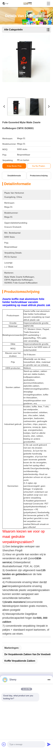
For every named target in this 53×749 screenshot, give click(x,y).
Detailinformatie (14, 176)
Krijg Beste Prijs (14, 166)
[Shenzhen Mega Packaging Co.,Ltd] (27, 3)
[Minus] (49, 679)
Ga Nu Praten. (38, 166)
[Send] (49, 744)
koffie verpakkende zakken (19, 661)
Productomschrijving (39, 176)
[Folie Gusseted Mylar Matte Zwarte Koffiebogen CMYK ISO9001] (26, 65)
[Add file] (4, 744)
